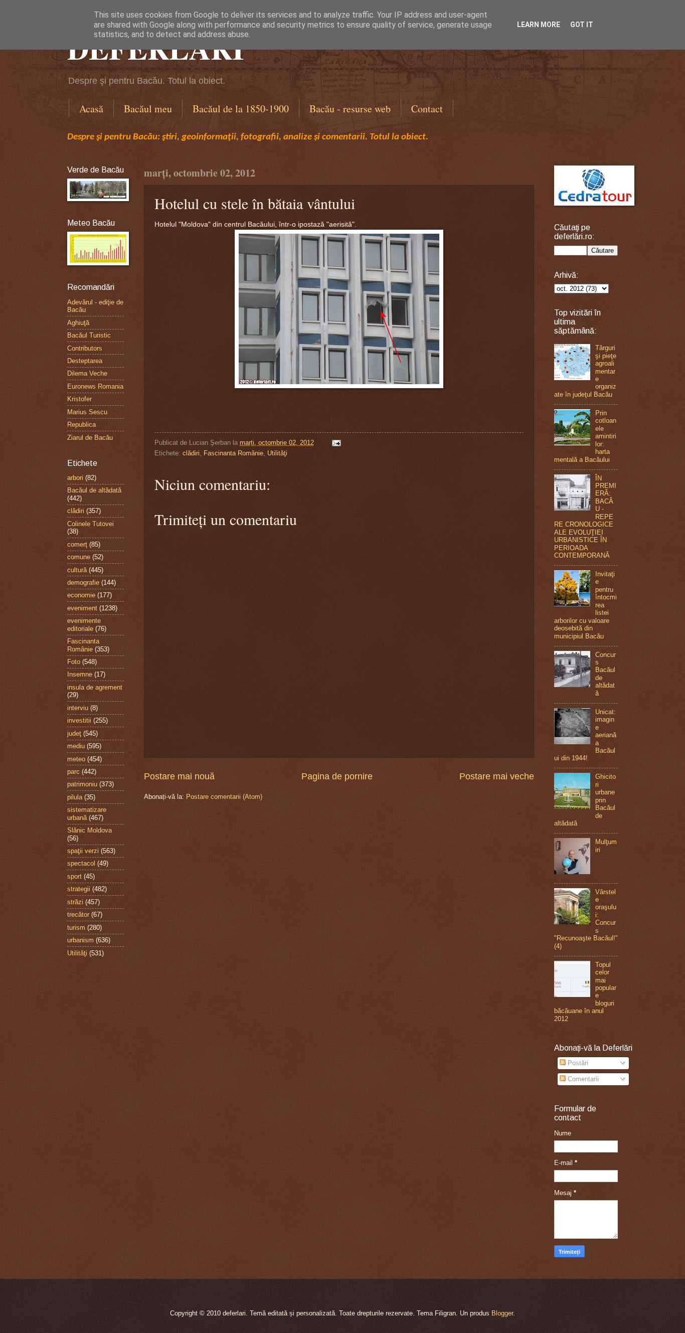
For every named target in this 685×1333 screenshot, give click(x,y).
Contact (427, 108)
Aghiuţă (78, 322)
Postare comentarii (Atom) (224, 796)
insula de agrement (94, 687)
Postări (577, 1063)
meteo (76, 759)
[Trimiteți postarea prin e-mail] (335, 442)
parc (73, 771)
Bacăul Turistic (89, 335)
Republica (81, 424)
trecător (78, 914)
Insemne (79, 674)
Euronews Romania (95, 386)
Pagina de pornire (337, 776)
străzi (75, 902)
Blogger (502, 1313)
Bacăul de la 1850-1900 (241, 108)
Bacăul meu (148, 108)
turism (76, 927)
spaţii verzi (83, 851)
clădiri (191, 453)
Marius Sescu (87, 412)
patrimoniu (82, 784)
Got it (581, 25)
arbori (75, 477)
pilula (74, 797)
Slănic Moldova (89, 830)
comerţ (77, 544)
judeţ (74, 733)
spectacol (81, 863)
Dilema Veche (87, 373)
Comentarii (582, 1079)
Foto (73, 661)
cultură (77, 570)
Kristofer (79, 399)
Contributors (84, 348)
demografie (83, 582)
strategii (78, 889)
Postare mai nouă (179, 776)
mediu (76, 746)
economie (81, 595)
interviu (77, 708)
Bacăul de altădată (94, 490)
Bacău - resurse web (350, 108)
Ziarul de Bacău (90, 437)
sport (74, 876)
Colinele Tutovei (90, 524)
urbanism (80, 940)
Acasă (91, 108)
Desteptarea (84, 361)
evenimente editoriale (84, 624)
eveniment (82, 608)
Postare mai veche (496, 776)
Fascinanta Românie (233, 453)
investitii (79, 720)
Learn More (538, 25)
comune (78, 557)
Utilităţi (277, 453)
